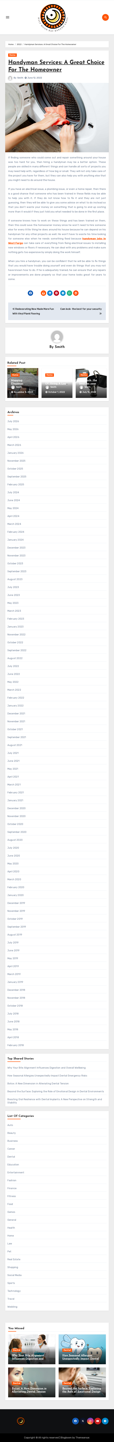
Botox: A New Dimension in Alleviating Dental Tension (38, 1083)
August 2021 (14, 745)
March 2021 (14, 784)
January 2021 (15, 800)
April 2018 (13, 1037)
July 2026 (13, 421)
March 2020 (14, 879)
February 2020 (15, 887)
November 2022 (16, 634)
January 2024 (15, 539)
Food (10, 1204)
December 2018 (16, 990)
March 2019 (14, 974)
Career (11, 1148)
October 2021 (15, 729)
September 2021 (16, 737)
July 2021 (13, 753)
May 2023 (13, 603)
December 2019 (16, 903)
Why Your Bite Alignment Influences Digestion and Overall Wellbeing (46, 1067)
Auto (10, 1125)
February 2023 (15, 618)
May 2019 (12, 958)
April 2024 (13, 516)
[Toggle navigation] (7, 17)
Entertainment (15, 1172)
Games (11, 1212)
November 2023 (16, 555)
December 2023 (16, 547)
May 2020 (13, 863)
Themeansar (82, 1437)
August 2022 (15, 658)
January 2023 (15, 626)
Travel (10, 1298)
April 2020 (13, 871)
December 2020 (16, 808)
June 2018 (13, 1021)
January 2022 (15, 705)
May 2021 (12, 768)
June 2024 (13, 500)
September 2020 (17, 832)
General (11, 1219)
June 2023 (13, 595)
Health (11, 1227)
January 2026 (15, 453)
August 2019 (14, 934)
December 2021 (16, 713)
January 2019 (15, 982)
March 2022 (14, 689)
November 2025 (16, 460)
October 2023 (15, 563)
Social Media (14, 1275)
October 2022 (15, 642)
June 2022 (13, 674)
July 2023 (13, 587)
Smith (20, 78)
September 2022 (17, 650)
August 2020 (15, 839)
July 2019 (13, 942)
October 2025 (15, 468)
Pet (9, 1251)
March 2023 (14, 610)
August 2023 (14, 579)
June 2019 (13, 950)
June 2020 (13, 855)
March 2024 (14, 524)
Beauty (11, 1133)
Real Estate (13, 1259)
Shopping (12, 1267)
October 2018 (15, 1005)
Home (12, 55)
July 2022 (13, 666)
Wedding (12, 1306)
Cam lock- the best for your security (88, 383)
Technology (14, 1291)
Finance (11, 1188)
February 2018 (15, 1045)
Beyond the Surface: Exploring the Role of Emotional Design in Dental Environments (55, 1091)
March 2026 (14, 445)
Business (12, 1141)
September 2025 (16, 476)
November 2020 (16, 816)
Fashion (11, 1180)
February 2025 (15, 484)
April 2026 (13, 437)
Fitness (11, 1196)
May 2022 (13, 682)
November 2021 (16, 721)
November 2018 (16, 997)
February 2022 (15, 697)
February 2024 (15, 531)
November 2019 (16, 911)
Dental (11, 1156)
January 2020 (15, 895)
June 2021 (13, 761)
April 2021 (13, 776)
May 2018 (12, 1029)
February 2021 (15, 792)
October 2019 (15, 918)
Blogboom (66, 1437)
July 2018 (13, 1013)
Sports (11, 1283)
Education (13, 1164)
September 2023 (16, 571)
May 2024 (13, 508)
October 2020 (15, 824)
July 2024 (13, 492)
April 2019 (13, 966)
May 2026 (13, 429)
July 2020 (13, 847)
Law (9, 1243)
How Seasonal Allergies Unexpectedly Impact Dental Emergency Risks (47, 1075)
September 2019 (16, 926)
